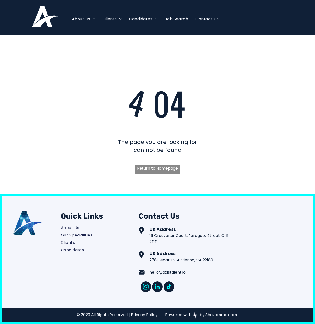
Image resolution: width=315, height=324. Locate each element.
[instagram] (146, 287)
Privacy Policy (144, 315)
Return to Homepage (157, 168)
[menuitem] (83, 19)
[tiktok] (169, 287)
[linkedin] (157, 287)
